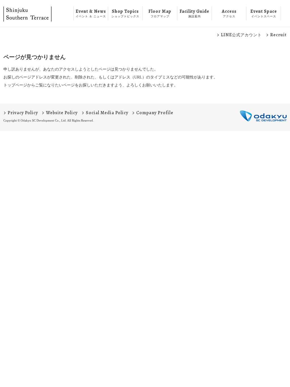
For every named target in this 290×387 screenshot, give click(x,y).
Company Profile (154, 112)
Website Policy (62, 112)
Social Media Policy (107, 112)
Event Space (263, 13)
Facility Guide (194, 13)
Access (229, 13)
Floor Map (159, 13)
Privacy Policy (23, 112)
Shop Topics (125, 13)
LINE (241, 35)
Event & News (91, 13)
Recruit (278, 35)
